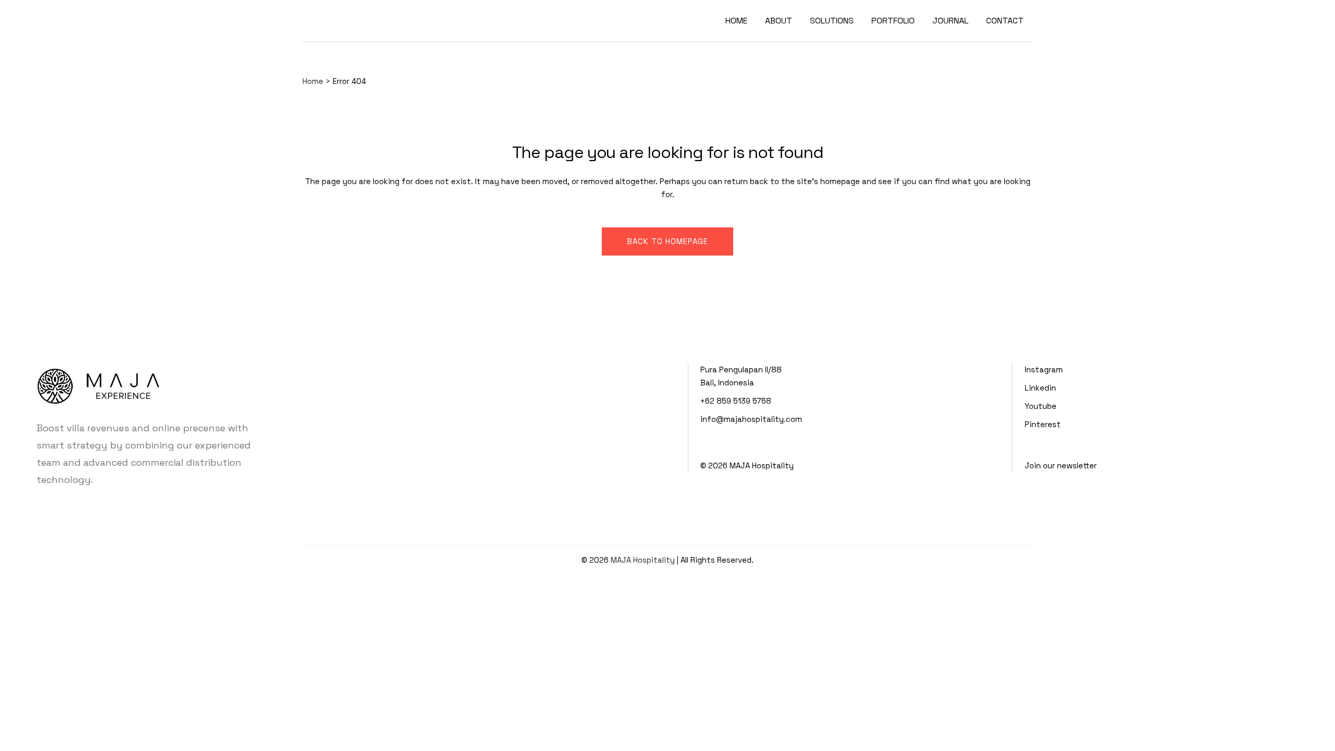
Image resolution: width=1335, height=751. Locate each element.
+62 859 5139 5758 (735, 401)
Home (312, 81)
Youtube (1041, 406)
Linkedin (1040, 388)
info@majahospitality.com (751, 419)
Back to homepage (667, 241)
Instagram (1044, 369)
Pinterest (1043, 424)
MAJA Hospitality (762, 465)
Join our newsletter (1061, 465)
